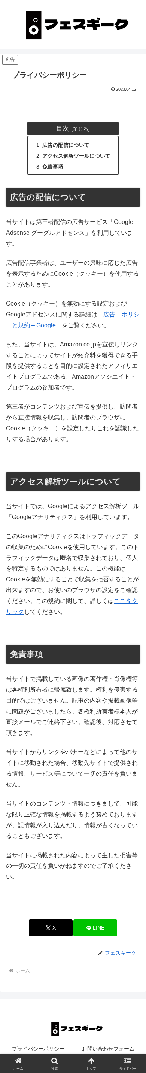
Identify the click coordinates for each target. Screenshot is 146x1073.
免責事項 (52, 167)
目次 (62, 128)
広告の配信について (65, 145)
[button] (131, 960)
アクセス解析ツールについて (76, 156)
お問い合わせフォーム (108, 1049)
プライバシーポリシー (38, 1049)
